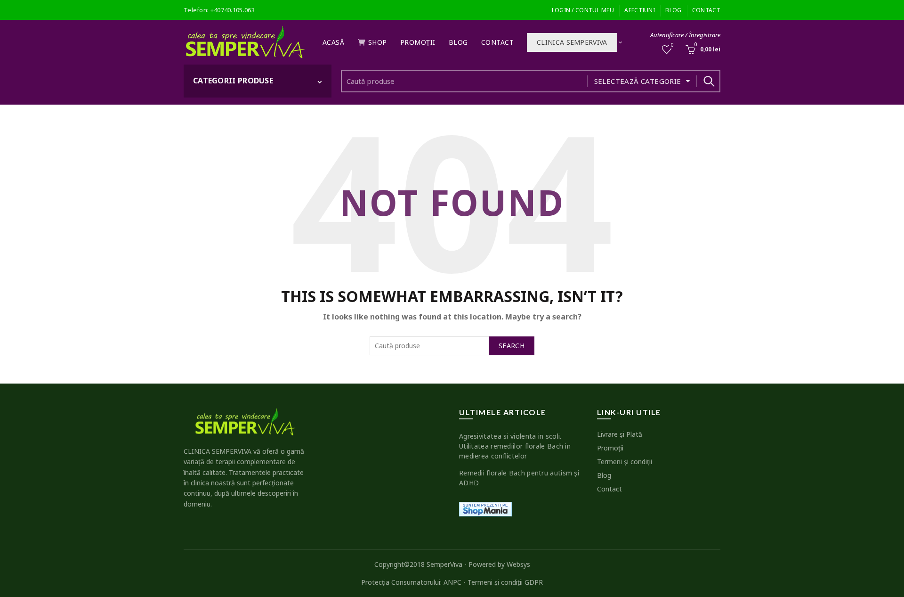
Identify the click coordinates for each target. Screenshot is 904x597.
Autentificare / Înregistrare (685, 35)
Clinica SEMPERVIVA (572, 42)
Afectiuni (639, 10)
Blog (673, 10)
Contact (706, 10)
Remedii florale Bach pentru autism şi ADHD (519, 477)
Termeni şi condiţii (624, 461)
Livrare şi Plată (619, 434)
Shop (377, 42)
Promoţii (418, 42)
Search (708, 81)
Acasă (334, 42)
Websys (518, 564)
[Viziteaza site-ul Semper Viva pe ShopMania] (485, 508)
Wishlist (672, 45)
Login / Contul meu (583, 10)
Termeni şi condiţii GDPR (505, 582)
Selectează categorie (637, 81)
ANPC (452, 582)
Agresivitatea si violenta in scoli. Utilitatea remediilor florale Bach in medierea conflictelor (515, 446)
